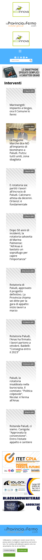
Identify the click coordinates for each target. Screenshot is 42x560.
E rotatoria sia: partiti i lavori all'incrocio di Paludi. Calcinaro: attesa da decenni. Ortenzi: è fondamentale (21, 195)
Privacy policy (9, 555)
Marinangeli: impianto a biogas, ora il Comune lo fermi (21, 109)
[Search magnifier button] (30, 60)
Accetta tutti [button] (22, 550)
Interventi (12, 83)
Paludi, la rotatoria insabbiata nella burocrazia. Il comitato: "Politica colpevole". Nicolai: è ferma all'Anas (21, 389)
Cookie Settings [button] (9, 550)
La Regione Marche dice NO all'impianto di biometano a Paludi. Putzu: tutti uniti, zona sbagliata (19, 150)
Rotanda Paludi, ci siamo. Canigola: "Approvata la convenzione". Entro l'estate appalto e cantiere (21, 434)
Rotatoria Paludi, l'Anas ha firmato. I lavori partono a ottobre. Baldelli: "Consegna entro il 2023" (20, 344)
